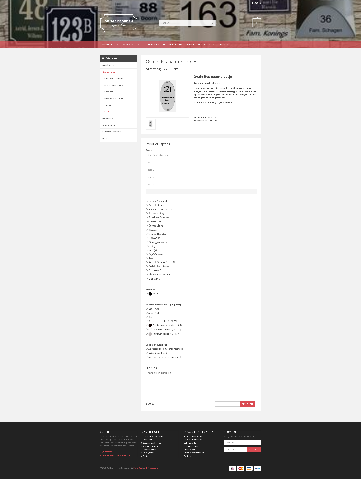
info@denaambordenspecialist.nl (116, 455)
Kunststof (108, 91)
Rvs (107, 111)
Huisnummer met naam (194, 452)
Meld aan (254, 449)
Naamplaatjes (130, 44)
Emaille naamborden (193, 436)
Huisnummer (151, 44)
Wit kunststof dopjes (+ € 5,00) (166, 329)
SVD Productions (151, 468)
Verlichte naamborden (200, 44)
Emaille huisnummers (193, 439)
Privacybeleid (148, 452)
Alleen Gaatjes (155, 313)
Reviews (187, 456)
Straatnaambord (191, 446)
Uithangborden (172, 44)
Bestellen (247, 404)
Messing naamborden (113, 98)
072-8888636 (107, 452)
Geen (150, 317)
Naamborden (109, 44)
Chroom (107, 105)
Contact (146, 456)
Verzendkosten (149, 449)
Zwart (155, 293)
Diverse (222, 44)
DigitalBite (137, 468)
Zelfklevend (153, 308)
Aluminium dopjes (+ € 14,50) (165, 333)
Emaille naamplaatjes (113, 85)
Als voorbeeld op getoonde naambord (165, 349)
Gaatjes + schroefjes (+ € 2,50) (162, 321)
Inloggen (256, 3)
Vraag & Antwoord (150, 446)
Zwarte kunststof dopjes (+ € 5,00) (168, 325)
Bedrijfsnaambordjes (152, 443)
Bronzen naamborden (114, 78)
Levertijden (147, 439)
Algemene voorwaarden (153, 436)
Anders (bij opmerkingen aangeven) (164, 357)
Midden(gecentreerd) (158, 353)
